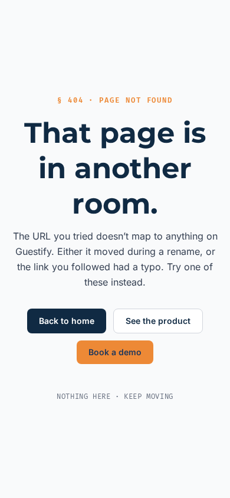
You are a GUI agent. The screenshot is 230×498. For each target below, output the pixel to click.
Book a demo (115, 352)
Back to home (66, 321)
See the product (158, 321)
